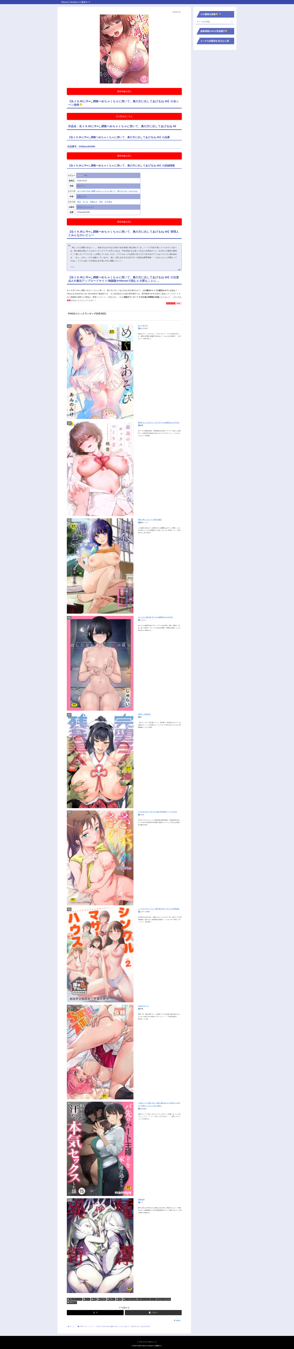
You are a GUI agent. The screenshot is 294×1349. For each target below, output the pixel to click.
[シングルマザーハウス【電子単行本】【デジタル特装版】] (100, 954)
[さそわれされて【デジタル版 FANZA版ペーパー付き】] (100, 857)
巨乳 (101, 202)
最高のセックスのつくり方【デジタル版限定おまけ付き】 (159, 422)
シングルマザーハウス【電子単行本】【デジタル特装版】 (159, 909)
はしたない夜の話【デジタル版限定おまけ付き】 (155, 617)
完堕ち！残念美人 (144, 714)
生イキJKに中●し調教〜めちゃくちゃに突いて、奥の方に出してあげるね (107, 191)
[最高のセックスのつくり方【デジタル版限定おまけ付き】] (100, 468)
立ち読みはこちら (124, 116)
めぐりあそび (143, 325)
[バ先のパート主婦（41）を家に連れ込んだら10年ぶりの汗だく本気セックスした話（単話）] (100, 1149)
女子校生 (108, 202)
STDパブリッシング (85, 207)
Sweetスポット (143, 1006)
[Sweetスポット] (100, 1052)
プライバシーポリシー (147, 1342)
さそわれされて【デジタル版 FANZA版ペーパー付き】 (157, 812)
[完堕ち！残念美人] (100, 760)
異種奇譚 (141, 1199)
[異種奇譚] (100, 1245)
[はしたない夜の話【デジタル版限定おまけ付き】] (100, 663)
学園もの (93, 202)
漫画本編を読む (124, 91)
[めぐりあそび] (100, 371)
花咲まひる (81, 196)
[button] (153, 1312)
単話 (79, 202)
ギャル (85, 202)
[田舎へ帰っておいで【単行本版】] (100, 566)
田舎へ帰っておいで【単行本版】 (150, 519)
